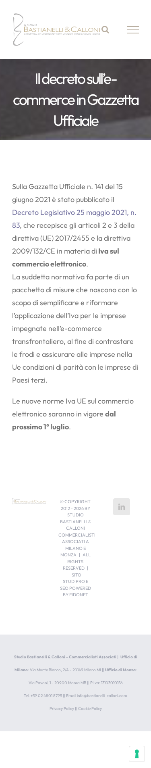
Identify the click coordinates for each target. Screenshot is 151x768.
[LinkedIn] (121, 506)
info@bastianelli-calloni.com (102, 695)
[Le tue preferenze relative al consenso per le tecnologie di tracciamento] (137, 754)
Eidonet (78, 594)
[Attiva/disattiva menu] (133, 29)
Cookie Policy (90, 708)
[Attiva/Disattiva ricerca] (105, 29)
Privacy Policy (62, 708)
